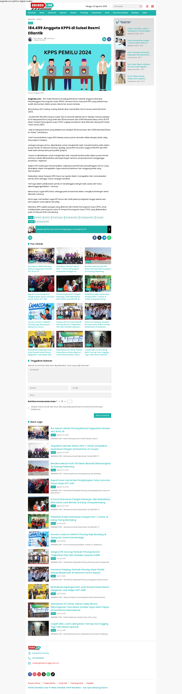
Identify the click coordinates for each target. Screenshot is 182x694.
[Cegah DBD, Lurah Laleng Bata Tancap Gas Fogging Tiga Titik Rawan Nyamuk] (98, 339)
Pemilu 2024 (72, 217)
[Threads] (44, 674)
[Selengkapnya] (134, 22)
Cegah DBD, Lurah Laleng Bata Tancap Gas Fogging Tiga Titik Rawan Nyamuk (97, 352)
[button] (140, 6)
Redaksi (90, 683)
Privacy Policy (34, 683)
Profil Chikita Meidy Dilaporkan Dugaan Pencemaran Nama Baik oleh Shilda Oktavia (138, 77)
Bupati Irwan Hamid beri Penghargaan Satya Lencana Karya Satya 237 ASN (41, 296)
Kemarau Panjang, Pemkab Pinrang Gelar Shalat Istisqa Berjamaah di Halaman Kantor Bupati (97, 324)
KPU (47, 217)
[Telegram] (104, 238)
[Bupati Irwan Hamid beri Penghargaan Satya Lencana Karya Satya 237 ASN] (41, 283)
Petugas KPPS (87, 217)
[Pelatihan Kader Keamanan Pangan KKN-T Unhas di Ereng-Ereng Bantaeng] (98, 283)
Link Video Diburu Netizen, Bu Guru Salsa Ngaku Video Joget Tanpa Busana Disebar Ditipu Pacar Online (139, 65)
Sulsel (100, 217)
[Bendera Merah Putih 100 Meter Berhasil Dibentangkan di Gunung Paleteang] (98, 255)
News (30, 23)
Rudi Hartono (38, 38)
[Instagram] (35, 674)
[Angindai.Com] (48, 6)
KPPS (39, 217)
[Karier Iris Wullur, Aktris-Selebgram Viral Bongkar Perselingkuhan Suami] (121, 31)
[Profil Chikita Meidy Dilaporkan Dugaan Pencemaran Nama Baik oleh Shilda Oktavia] (121, 79)
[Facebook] (94, 238)
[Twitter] (99, 238)
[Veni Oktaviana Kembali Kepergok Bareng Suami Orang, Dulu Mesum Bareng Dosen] (121, 55)
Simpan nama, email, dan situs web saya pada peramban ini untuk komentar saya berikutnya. (67, 408)
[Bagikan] (109, 39)
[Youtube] (39, 674)
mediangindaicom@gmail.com (45, 663)
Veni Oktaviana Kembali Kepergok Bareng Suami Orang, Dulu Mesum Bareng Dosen (138, 53)
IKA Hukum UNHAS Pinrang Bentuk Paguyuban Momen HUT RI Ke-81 (40, 268)
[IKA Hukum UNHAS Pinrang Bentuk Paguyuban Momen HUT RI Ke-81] (41, 255)
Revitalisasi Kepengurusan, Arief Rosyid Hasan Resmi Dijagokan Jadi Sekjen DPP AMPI (40, 352)
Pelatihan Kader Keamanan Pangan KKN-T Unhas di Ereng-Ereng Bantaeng (97, 296)
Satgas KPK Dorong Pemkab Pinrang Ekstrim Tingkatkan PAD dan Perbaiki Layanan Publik (69, 324)
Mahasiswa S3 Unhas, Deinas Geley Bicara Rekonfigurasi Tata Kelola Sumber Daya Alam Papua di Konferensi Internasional (69, 352)
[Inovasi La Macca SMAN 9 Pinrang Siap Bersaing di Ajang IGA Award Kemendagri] (41, 311)
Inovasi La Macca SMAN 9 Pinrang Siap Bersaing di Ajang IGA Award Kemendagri (39, 324)
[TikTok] (53, 674)
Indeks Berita (49, 683)
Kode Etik (63, 683)
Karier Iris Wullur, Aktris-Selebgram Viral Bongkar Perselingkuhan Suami (139, 29)
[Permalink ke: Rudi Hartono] (31, 39)
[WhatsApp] (109, 238)
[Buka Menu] (152, 6)
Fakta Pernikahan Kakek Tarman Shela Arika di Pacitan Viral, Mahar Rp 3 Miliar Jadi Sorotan (139, 41)
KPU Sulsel (58, 217)
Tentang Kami (76, 683)
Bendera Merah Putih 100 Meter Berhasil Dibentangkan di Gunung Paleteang (98, 268)
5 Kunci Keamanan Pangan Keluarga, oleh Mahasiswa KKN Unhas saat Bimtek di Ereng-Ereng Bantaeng (68, 296)
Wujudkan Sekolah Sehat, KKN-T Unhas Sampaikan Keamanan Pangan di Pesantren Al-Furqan (67, 269)
